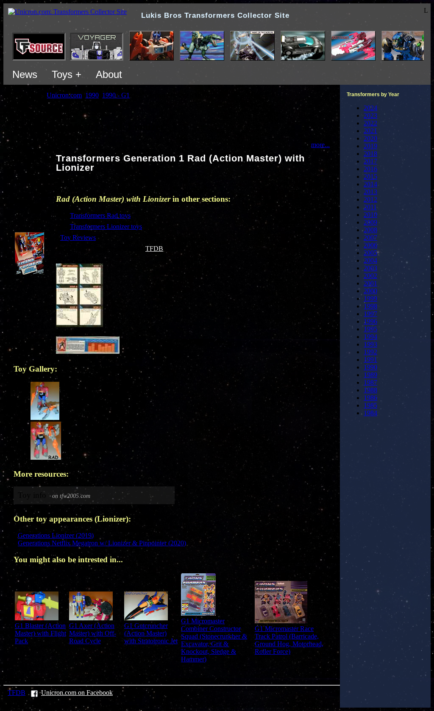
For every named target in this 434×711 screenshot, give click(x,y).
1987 (370, 382)
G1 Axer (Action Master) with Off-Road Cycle (92, 633)
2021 (370, 130)
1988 (370, 390)
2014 (370, 184)
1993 (370, 344)
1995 (370, 329)
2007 (370, 237)
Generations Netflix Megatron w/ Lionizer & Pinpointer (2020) (102, 543)
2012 (370, 199)
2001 (370, 283)
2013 (370, 191)
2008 (370, 229)
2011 (370, 207)
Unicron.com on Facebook (77, 692)
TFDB (154, 248)
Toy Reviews (78, 237)
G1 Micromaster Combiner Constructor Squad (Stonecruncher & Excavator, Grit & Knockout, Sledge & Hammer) (214, 640)
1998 (370, 306)
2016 (370, 168)
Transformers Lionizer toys (106, 226)
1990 (370, 367)
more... (320, 144)
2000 (370, 290)
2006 (370, 245)
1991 (370, 359)
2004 (370, 260)
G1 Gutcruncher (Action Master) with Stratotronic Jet (151, 633)
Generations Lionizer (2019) (56, 535)
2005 (370, 252)
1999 (370, 298)
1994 (370, 336)
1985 (370, 405)
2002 (370, 275)
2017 (370, 161)
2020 (370, 138)
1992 (370, 352)
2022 (370, 123)
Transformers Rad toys (100, 215)
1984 (370, 413)
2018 (370, 153)
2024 (370, 107)
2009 (370, 222)
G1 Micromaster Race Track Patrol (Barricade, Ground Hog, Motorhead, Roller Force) (289, 640)
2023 (370, 115)
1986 (370, 397)
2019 (370, 146)
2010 (370, 214)
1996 (370, 321)
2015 (370, 176)
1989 (370, 374)
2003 (370, 268)
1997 (370, 313)
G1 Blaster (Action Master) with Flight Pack (40, 633)
